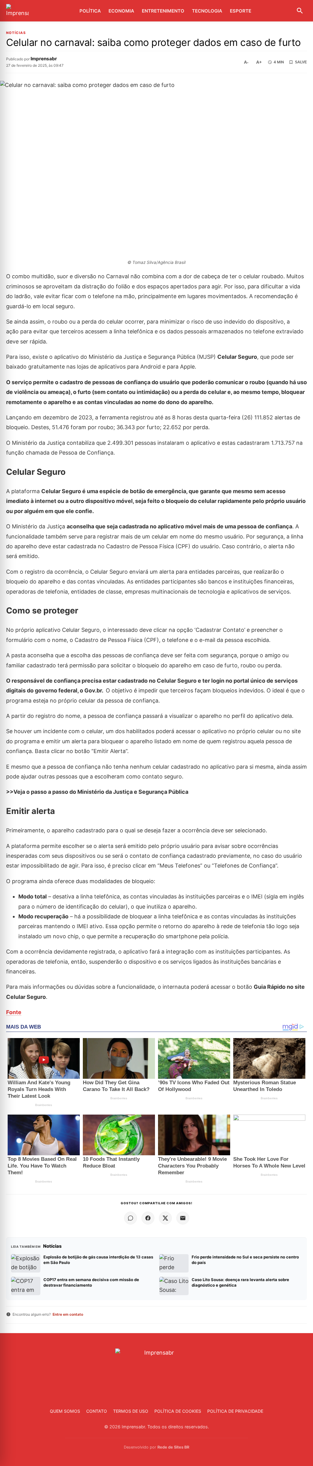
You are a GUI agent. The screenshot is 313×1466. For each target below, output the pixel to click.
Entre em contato (68, 1314)
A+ (259, 62)
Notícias (16, 33)
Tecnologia (207, 11)
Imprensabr (44, 59)
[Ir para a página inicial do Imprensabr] (17, 11)
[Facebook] (148, 1218)
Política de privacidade (235, 1411)
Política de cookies (177, 1411)
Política (90, 11)
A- (246, 62)
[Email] (182, 1218)
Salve (301, 62)
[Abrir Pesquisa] (300, 11)
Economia (121, 11)
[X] (165, 1218)
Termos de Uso (130, 1411)
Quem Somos (65, 1411)
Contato (96, 1411)
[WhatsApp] (130, 1218)
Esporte (240, 11)
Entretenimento (163, 11)
